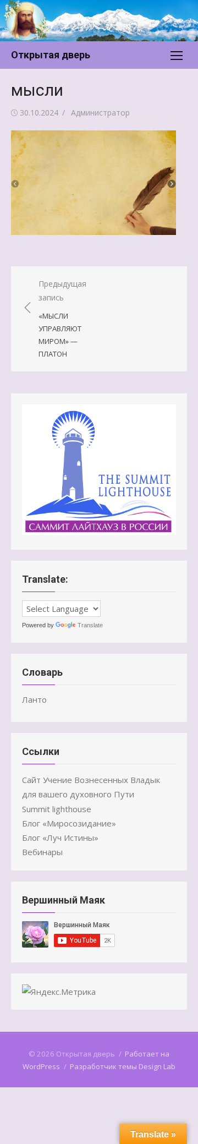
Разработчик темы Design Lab (122, 1066)
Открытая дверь (50, 55)
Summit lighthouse (56, 808)
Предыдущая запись (62, 318)
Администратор (100, 112)
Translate (90, 625)
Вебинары (42, 851)
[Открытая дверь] (99, 20)
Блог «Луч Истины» (60, 837)
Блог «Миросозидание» (69, 823)
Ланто (34, 699)
